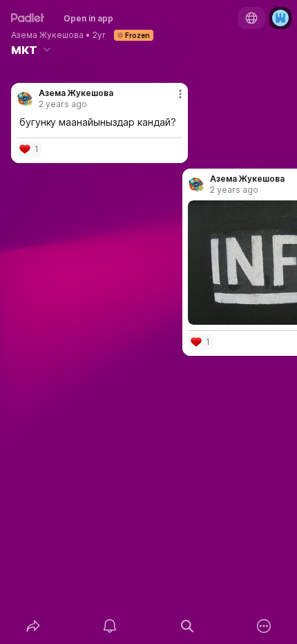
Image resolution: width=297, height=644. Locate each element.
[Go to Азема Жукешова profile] (25, 99)
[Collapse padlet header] (47, 49)
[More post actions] (171, 99)
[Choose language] (251, 18)
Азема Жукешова (47, 35)
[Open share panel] (33, 626)
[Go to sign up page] (280, 18)
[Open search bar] (187, 626)
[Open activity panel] (110, 626)
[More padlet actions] (264, 626)
